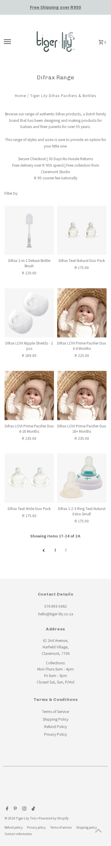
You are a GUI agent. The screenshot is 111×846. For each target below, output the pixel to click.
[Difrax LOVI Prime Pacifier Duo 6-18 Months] (29, 395)
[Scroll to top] (98, 830)
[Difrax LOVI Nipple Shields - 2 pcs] (29, 312)
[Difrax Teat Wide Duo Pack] (29, 478)
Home (20, 95)
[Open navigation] (16, 41)
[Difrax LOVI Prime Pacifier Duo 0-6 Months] (82, 312)
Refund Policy (55, 726)
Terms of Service (55, 711)
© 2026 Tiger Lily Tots (20, 818)
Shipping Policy (55, 719)
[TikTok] (32, 809)
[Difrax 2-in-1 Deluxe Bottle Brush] (29, 230)
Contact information (18, 834)
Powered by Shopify (54, 818)
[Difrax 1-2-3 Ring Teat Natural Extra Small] (82, 478)
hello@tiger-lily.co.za (55, 614)
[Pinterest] (14, 809)
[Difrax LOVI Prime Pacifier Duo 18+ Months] (82, 395)
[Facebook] (6, 809)
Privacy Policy (55, 734)
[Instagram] (23, 809)
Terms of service (61, 827)
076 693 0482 (55, 606)
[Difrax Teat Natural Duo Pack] (82, 230)
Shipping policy (86, 827)
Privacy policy (36, 827)
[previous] (44, 550)
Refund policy (13, 827)
